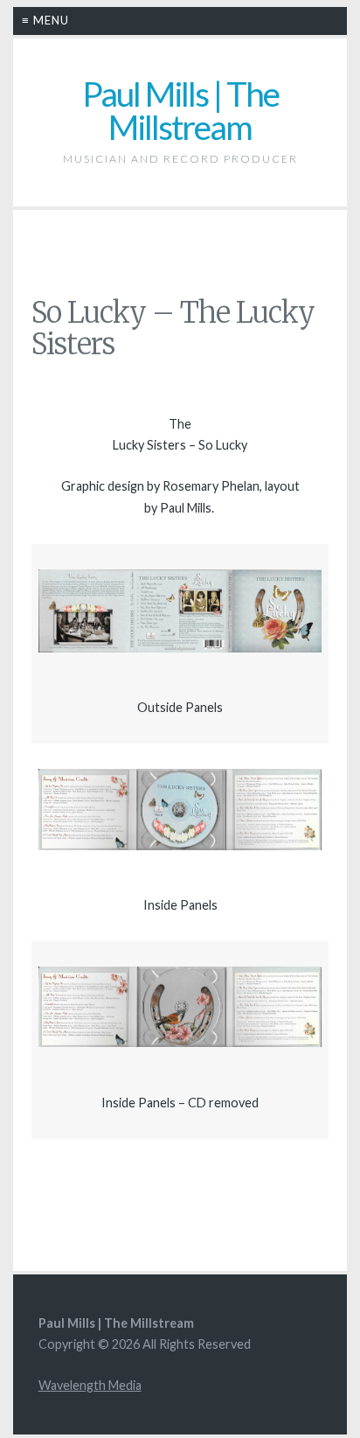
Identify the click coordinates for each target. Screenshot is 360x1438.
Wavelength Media (90, 1385)
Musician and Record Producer (180, 158)
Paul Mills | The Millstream (180, 110)
